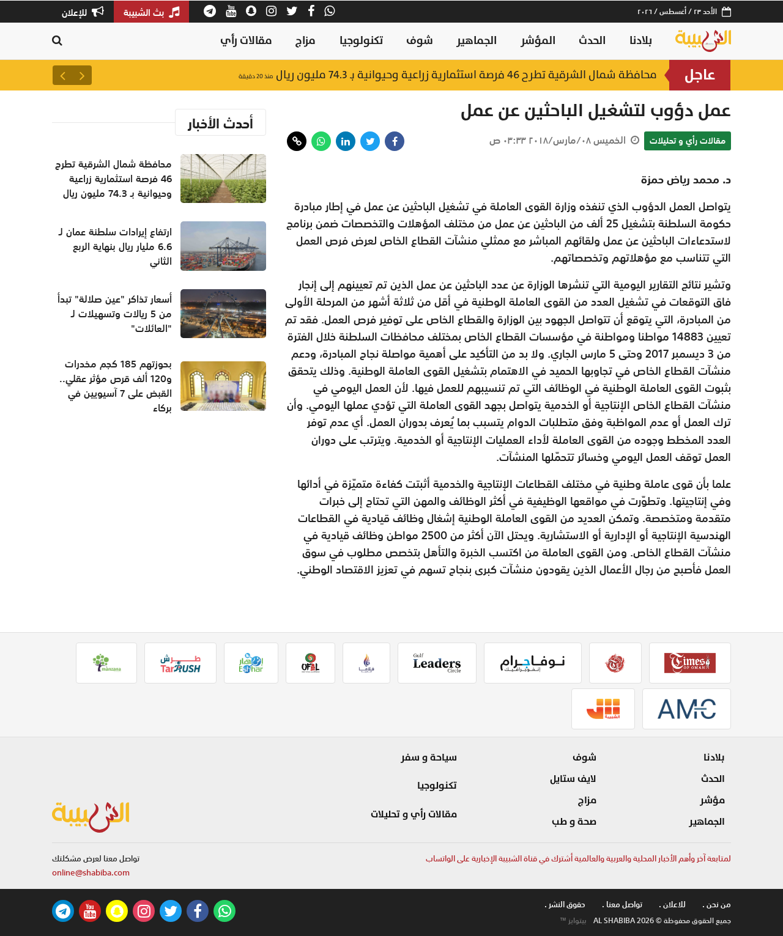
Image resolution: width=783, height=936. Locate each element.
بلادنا (640, 40)
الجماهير (476, 40)
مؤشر (712, 800)
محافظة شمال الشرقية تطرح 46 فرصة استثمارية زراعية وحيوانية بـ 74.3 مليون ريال (448, 74)
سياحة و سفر (429, 757)
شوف (419, 40)
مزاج (305, 40)
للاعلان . (672, 904)
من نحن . (716, 904)
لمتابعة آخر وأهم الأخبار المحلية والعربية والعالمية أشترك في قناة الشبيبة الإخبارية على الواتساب (578, 858)
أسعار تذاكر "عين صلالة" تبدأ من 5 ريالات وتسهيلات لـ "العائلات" (115, 313)
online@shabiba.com (91, 872)
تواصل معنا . (622, 904)
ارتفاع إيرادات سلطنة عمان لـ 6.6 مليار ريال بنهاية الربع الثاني (115, 246)
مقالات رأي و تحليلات (687, 140)
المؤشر (538, 40)
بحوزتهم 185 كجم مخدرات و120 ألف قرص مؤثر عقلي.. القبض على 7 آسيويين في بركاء (115, 386)
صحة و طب (574, 822)
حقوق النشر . (564, 904)
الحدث (592, 40)
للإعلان (75, 12)
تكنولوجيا (361, 40)
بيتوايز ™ (573, 921)
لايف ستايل (573, 779)
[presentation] (82, 75)
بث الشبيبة (145, 12)
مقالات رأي (246, 40)
